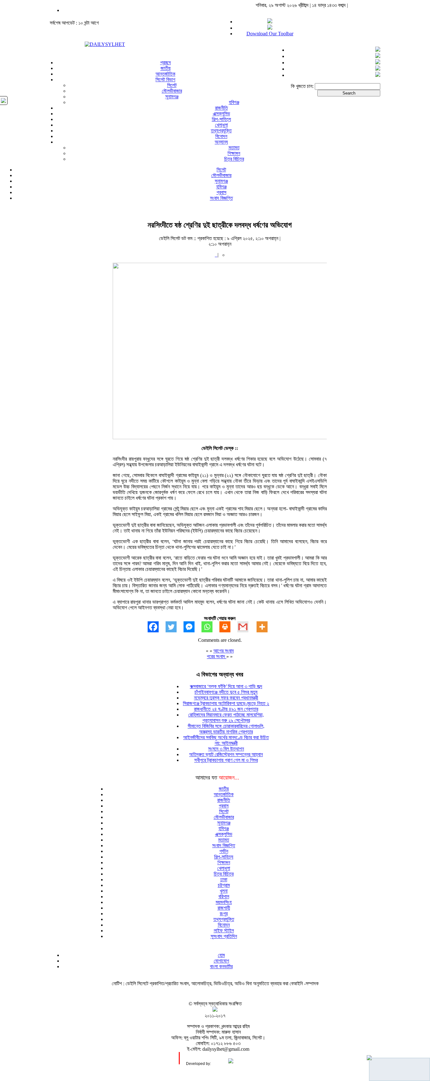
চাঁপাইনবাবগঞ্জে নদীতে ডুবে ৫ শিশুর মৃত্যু (226, 692)
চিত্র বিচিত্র (234, 159)
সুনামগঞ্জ (171, 96)
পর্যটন (223, 851)
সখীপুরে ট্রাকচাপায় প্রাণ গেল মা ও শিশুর (226, 760)
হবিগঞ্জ (234, 102)
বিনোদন (221, 136)
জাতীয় (166, 68)
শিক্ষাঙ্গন (234, 153)
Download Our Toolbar (269, 33)
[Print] (228, 626)
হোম (221, 955)
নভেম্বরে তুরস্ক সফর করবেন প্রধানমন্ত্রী (226, 697)
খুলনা (224, 891)
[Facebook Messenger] (192, 626)
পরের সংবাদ (216, 656)
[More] (265, 626)
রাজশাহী (224, 908)
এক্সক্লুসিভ (221, 113)
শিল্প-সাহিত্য (221, 119)
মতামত (234, 147)
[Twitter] (175, 626)
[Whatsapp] (210, 626)
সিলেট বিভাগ (165, 79)
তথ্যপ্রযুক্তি (221, 130)
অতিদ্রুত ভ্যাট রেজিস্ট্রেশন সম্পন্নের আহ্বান (226, 754)
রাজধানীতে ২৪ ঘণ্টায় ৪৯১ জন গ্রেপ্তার (226, 709)
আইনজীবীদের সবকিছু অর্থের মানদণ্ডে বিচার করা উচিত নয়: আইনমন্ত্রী (226, 740)
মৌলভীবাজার (172, 91)
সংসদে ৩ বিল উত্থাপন (226, 748)
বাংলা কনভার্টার (221, 966)
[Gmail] (246, 626)
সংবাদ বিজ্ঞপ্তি (221, 198)
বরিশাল (223, 896)
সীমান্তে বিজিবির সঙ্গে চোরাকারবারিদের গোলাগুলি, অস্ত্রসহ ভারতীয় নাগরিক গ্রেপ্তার (226, 728)
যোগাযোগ (221, 960)
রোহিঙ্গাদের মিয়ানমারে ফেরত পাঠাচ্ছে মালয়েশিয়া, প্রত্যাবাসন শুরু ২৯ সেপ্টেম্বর (226, 717)
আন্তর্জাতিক (165, 74)
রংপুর (224, 913)
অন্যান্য (221, 142)
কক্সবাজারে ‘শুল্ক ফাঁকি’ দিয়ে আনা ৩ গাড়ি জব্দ (226, 686)
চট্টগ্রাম (224, 885)
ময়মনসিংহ (224, 902)
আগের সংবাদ (223, 650)
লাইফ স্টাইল (224, 930)
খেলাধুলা (221, 125)
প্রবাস (221, 192)
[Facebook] (157, 626)
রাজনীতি (221, 108)
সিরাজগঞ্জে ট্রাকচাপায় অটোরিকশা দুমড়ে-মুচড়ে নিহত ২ (226, 703)
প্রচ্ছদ (165, 62)
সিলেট (172, 85)
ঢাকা (223, 879)
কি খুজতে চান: (302, 86)
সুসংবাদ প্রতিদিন (224, 936)
